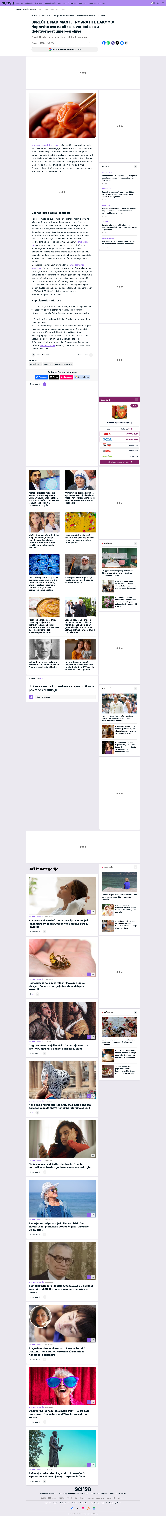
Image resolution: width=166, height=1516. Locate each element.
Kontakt (74, 1503)
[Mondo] (52, 1498)
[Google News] (94, 1508)
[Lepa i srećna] (91, 1498)
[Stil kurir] (76, 1498)
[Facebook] (72, 1508)
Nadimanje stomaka (63, 364)
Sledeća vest (83, 355)
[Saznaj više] (135, 543)
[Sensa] (8, 3)
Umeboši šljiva (36, 364)
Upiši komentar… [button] (43, 697)
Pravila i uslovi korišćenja (61, 1503)
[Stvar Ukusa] (121, 1498)
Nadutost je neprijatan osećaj (46, 145)
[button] (92, 43)
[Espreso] (61, 1498)
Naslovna (35, 16)
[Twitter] (77, 1508)
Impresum (48, 1503)
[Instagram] (83, 1508)
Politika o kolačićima (85, 1503)
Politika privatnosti (100, 1503)
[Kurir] (43, 1498)
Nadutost (48, 364)
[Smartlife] (100, 1498)
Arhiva (119, 1503)
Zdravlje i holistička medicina (63, 16)
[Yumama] (110, 1498)
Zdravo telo (45, 16)
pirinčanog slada (47, 345)
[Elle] (69, 1498)
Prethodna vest (42, 355)
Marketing (112, 1503)
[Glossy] (82, 1498)
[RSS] (88, 1508)
